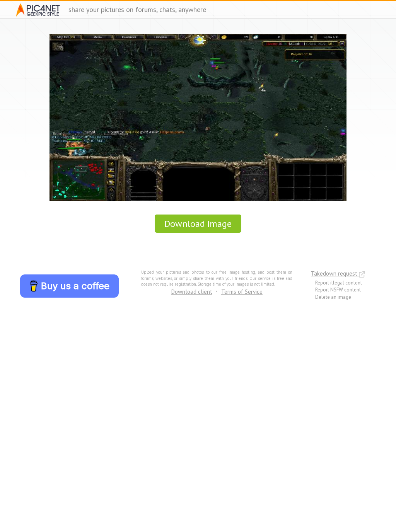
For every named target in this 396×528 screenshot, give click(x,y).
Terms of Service (242, 291)
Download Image (198, 224)
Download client (191, 291)
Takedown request (335, 273)
